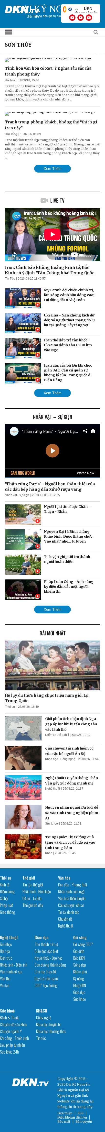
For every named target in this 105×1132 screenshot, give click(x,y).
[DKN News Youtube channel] (72, 17)
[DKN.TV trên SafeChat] (64, 9)
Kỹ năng (78, 978)
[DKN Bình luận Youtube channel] (80, 17)
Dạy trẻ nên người (46, 978)
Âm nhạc (6, 944)
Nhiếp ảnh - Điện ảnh (13, 965)
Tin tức (41, 1038)
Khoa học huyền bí (48, 1024)
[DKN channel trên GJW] (86, 9)
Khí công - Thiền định (14, 1038)
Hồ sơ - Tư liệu (32, 898)
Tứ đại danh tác (68, 912)
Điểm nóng (7, 891)
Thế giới (28, 878)
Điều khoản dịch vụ (72, 1117)
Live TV (57, 200)
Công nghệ (43, 1018)
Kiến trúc (6, 958)
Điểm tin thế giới (56, 735)
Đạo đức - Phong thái (72, 885)
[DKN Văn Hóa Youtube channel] (89, 17)
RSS (80, 1113)
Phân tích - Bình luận (36, 891)
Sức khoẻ (51, 823)
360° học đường (46, 985)
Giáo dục (42, 937)
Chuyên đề (65, 919)
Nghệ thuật (52, 788)
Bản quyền (83, 1122)
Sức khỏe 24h (9, 1052)
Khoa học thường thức (51, 1031)
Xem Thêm (53, 168)
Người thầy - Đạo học (49, 958)
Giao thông (7, 912)
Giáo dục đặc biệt (46, 951)
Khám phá (80, 972)
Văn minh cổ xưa (11, 972)
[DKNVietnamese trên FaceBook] (70, 9)
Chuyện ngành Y (11, 1031)
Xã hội (4, 898)
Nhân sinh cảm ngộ (71, 891)
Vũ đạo (4, 985)
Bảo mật (63, 1122)
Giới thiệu (64, 1113)
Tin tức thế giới (32, 885)
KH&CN (41, 1011)
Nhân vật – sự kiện (52, 416)
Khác (48, 853)
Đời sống (11, 134)
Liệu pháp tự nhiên (12, 1045)
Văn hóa (64, 878)
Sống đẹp (79, 965)
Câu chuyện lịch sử (71, 905)
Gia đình (78, 951)
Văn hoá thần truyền (71, 898)
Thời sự (10, 706)
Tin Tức (10, 278)
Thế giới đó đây (32, 905)
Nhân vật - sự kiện (17, 495)
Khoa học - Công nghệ (60, 759)
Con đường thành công (50, 965)
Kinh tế (4, 885)
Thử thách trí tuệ (46, 944)
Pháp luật (6, 905)
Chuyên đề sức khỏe (13, 1024)
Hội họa (10, 80)
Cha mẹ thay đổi (45, 972)
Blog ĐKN (79, 985)
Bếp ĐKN (79, 958)
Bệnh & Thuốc (9, 1018)
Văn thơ (5, 978)
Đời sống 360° (83, 944)
